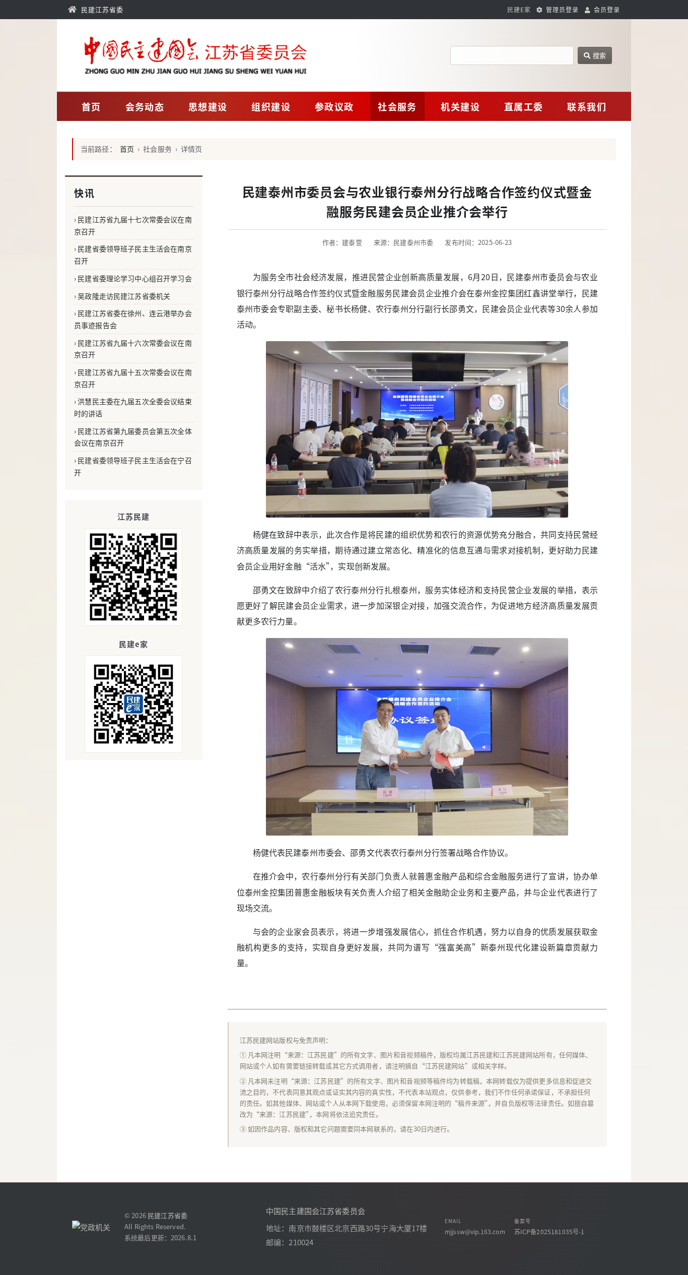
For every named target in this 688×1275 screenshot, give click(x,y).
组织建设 (271, 106)
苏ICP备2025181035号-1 (549, 1231)
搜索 (598, 55)
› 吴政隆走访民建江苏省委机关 (122, 296)
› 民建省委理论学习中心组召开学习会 (133, 278)
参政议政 (334, 106)
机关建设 (460, 106)
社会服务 (397, 106)
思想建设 (208, 106)
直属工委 (523, 106)
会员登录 (606, 9)
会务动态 (145, 106)
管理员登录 (561, 9)
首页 (91, 106)
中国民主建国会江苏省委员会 (315, 1210)
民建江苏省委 (167, 1215)
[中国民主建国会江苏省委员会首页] (224, 55)
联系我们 (586, 106)
